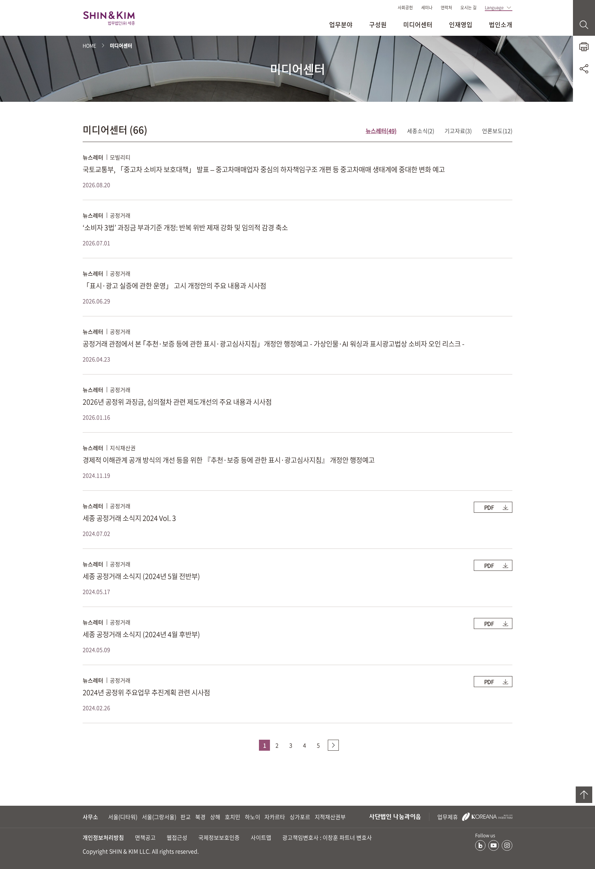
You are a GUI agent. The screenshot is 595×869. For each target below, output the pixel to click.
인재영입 (460, 24)
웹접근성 (177, 837)
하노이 (252, 817)
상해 (215, 817)
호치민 (232, 817)
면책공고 (145, 837)
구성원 (378, 24)
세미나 (426, 7)
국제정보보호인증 (219, 837)
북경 (200, 817)
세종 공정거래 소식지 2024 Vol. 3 (129, 518)
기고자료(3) (458, 131)
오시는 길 (468, 7)
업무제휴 (448, 817)
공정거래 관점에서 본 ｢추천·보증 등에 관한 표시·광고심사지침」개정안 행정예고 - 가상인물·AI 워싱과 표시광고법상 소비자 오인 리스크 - (273, 344)
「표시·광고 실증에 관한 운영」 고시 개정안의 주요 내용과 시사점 (174, 286)
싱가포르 (300, 817)
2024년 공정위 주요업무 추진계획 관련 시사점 (146, 692)
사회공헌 (405, 7)
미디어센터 (417, 24)
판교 (185, 817)
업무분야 (341, 24)
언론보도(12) (497, 131)
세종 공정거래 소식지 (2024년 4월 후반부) (141, 634)
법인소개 (500, 24)
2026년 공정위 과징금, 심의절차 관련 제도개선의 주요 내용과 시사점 (177, 402)
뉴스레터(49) (381, 131)
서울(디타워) (122, 817)
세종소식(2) (420, 131)
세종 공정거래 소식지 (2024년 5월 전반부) (141, 576)
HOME (89, 45)
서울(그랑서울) (159, 817)
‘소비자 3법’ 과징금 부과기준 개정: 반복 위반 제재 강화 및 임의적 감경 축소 (185, 227)
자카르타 (274, 817)
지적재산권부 (330, 817)
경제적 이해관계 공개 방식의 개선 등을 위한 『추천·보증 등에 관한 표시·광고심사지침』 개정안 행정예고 (229, 460)
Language (494, 7)
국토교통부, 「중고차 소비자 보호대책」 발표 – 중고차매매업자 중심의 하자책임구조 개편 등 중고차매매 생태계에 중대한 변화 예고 (264, 169)
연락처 (446, 7)
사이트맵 (261, 837)
